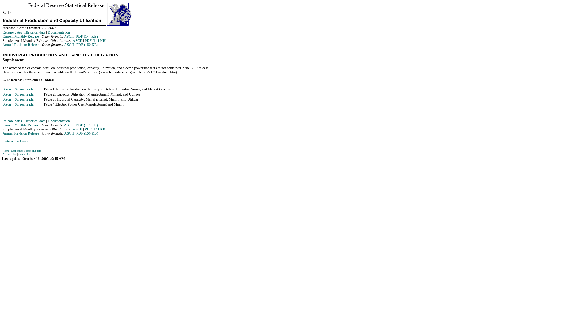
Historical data (34, 32)
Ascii (7, 89)
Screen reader (25, 89)
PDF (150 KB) (87, 45)
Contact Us (24, 154)
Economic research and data (26, 150)
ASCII (69, 36)
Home (6, 150)
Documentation (59, 32)
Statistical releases (15, 141)
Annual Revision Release (21, 45)
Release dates (12, 32)
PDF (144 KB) (87, 36)
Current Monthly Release (21, 36)
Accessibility (9, 154)
